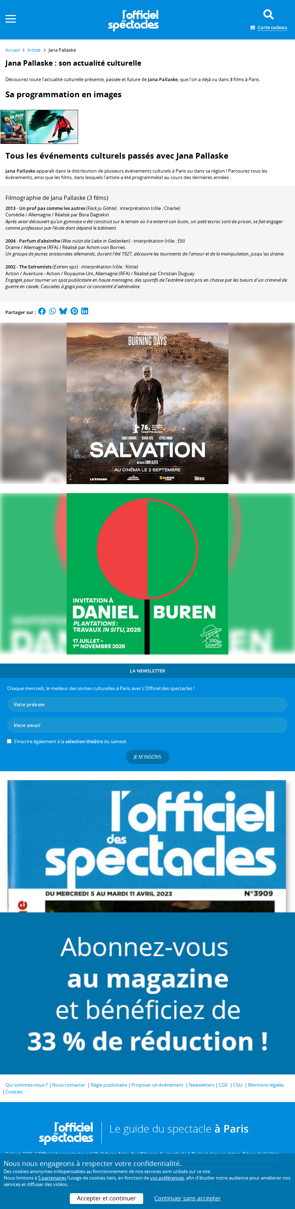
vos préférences (167, 1178)
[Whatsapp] (52, 312)
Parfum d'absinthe (39, 241)
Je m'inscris (147, 757)
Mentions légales (266, 1085)
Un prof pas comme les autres (52, 208)
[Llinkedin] (84, 312)
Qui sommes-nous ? (26, 1085)
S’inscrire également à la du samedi (70, 741)
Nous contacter (68, 1085)
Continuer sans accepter (187, 1198)
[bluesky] (63, 312)
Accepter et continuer (106, 1198)
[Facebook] (42, 312)
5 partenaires (52, 1178)
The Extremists (35, 266)
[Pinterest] (74, 312)
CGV (223, 1085)
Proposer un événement (157, 1085)
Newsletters (201, 1085)
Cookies (13, 1091)
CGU (237, 1085)
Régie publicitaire (109, 1085)
